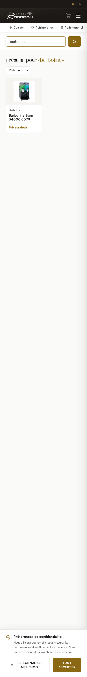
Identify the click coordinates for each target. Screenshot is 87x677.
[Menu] (78, 16)
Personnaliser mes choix (30, 665)
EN (79, 4)
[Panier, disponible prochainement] (68, 16)
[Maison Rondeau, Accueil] (20, 15)
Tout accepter (67, 665)
